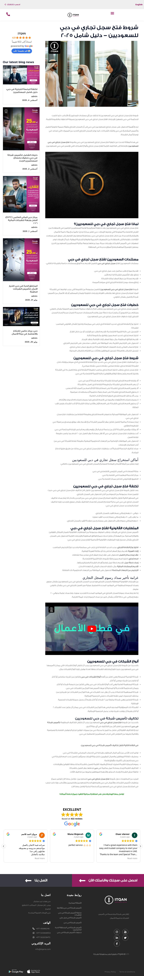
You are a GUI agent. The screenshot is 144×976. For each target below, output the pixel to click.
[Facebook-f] (117, 944)
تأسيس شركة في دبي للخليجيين (73, 923)
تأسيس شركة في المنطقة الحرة (68, 927)
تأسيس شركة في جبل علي (70, 918)
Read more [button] (86, 858)
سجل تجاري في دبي (106, 263)
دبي (96, 768)
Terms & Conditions (127, 972)
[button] (112, 13)
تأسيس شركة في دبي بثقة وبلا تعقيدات (69, 908)
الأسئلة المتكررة (75, 903)
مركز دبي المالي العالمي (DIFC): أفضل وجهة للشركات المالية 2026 (21, 220)
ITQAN (22, 33)
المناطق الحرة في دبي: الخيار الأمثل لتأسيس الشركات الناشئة (23, 289)
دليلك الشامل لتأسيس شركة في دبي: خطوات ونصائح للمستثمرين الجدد (22, 158)
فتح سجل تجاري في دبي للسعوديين (116, 289)
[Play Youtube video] (91, 629)
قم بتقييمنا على (20, 50)
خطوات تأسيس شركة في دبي (69, 932)
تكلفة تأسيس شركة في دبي (70, 913)
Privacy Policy (110, 972)
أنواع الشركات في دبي (91, 677)
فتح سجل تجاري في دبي (111, 722)
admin (34, 96)
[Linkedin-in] (117, 938)
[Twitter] (125, 938)
